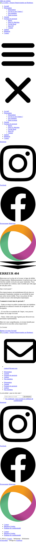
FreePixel (19, 540)
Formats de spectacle (10, 19)
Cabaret (10, 28)
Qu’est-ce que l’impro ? (15, 11)
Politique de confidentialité (12, 528)
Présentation (8, 8)
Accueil (6, 6)
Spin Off (11, 26)
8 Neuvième (4, 540)
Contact (6, 33)
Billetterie (7, 31)
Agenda (6, 17)
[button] (18, 72)
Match (10, 20)
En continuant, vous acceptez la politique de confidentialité (19, 399)
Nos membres (12, 13)
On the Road (12, 24)
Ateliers (6, 29)
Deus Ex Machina (13, 22)
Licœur (9, 538)
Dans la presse (12, 15)
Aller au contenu (5, 1)
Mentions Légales (9, 526)
